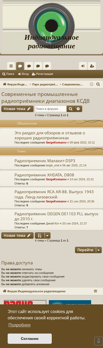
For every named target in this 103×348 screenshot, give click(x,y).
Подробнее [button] (19, 325)
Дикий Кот (52, 223)
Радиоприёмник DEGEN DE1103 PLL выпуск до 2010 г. (57, 216)
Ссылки (12, 67)
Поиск (10, 73)
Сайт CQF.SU (30, 67)
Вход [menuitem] (84, 67)
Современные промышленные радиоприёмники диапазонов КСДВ (45, 98)
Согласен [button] (29, 338)
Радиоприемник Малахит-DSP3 (45, 160)
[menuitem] (92, 66)
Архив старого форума (48, 67)
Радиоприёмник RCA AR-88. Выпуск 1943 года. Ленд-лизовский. (54, 194)
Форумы (21, 67)
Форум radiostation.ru (39, 67)
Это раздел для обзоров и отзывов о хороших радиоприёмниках (50, 135)
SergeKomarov (56, 142)
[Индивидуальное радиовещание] (51, 16)
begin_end (52, 165)
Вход (25, 73)
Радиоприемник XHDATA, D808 (44, 174)
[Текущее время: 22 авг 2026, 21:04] (91, 84)
